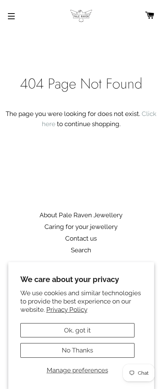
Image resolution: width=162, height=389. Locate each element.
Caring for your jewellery (81, 226)
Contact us (81, 238)
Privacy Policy (66, 309)
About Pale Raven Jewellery (81, 215)
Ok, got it (77, 330)
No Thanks (77, 350)
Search (81, 250)
